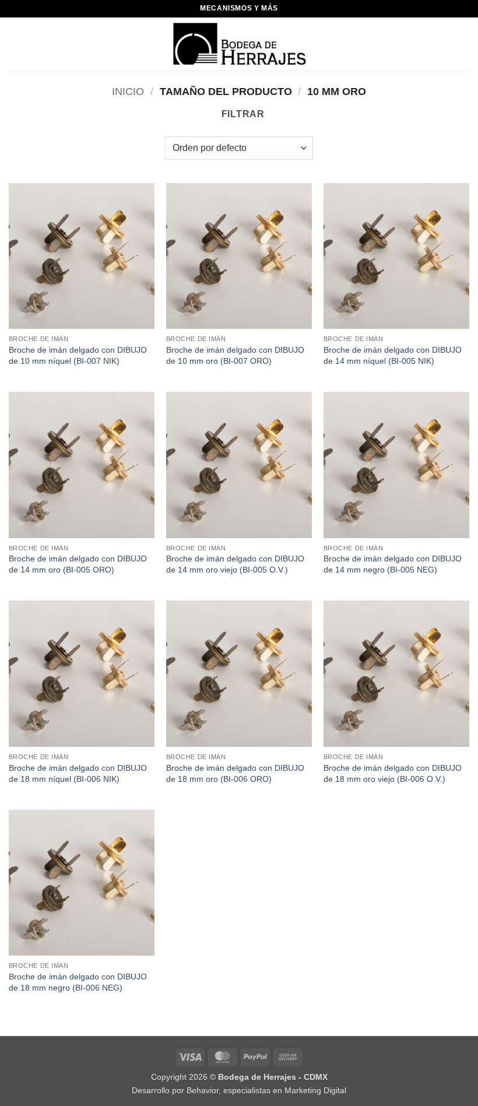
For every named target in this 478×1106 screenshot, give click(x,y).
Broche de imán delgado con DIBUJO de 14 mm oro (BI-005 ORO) (78, 564)
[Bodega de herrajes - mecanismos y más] (239, 44)
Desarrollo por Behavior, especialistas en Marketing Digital (239, 1090)
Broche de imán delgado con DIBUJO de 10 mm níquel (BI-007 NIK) (78, 355)
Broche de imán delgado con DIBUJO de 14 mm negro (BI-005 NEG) (393, 564)
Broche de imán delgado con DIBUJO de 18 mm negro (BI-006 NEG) (78, 982)
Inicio (128, 91)
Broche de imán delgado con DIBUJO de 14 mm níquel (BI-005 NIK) (393, 355)
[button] (16, 44)
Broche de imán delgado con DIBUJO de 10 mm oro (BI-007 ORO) (235, 355)
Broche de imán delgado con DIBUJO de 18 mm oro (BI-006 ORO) (235, 773)
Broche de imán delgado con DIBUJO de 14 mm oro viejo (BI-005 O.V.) (235, 564)
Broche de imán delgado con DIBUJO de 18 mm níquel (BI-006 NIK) (78, 773)
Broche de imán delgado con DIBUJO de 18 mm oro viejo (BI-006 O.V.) (393, 773)
